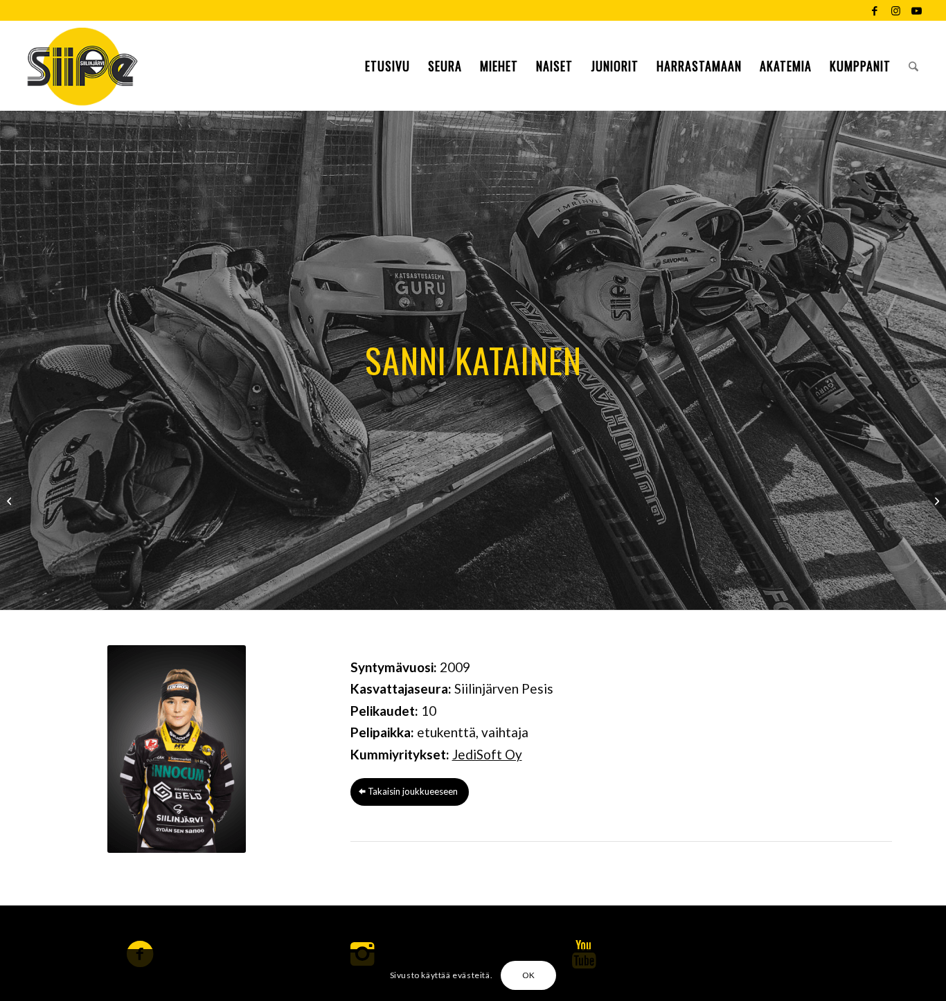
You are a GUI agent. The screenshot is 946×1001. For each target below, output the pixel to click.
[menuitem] (387, 66)
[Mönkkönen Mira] (10, 500)
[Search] (913, 66)
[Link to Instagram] (896, 10)
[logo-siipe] (82, 66)
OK (528, 974)
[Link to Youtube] (917, 10)
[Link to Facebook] (875, 10)
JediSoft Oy (487, 754)
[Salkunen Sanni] (935, 500)
